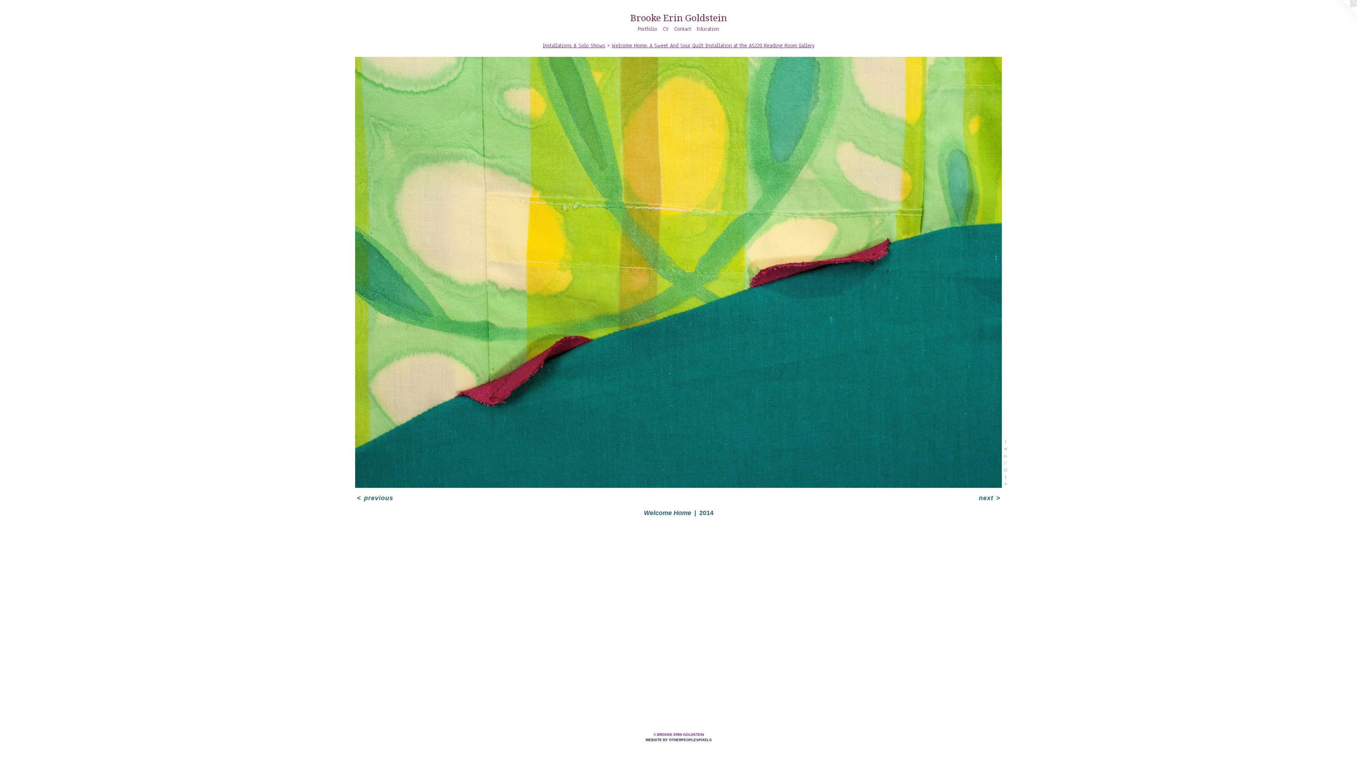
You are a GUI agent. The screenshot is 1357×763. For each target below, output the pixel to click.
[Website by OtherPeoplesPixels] (1343, 14)
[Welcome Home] (678, 272)
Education (708, 28)
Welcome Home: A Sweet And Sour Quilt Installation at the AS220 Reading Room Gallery (713, 45)
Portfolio (647, 28)
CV (666, 28)
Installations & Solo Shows (574, 45)
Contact (682, 28)
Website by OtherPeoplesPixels (679, 740)
